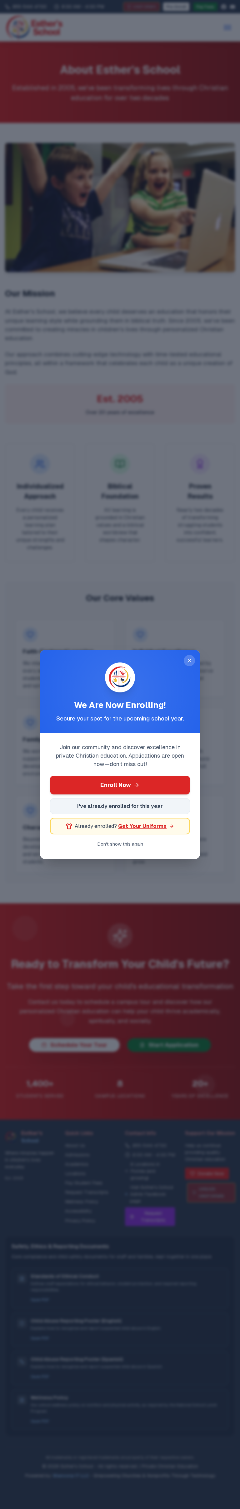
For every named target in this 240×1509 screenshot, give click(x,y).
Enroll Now (115, 785)
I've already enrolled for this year (120, 806)
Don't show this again (120, 844)
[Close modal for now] (189, 660)
